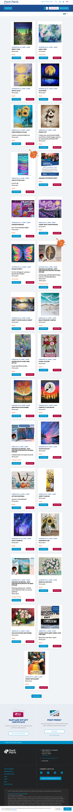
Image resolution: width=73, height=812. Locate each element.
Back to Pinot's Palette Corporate (14, 742)
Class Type (8, 8)
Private (64, 8)
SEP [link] (64, 14)
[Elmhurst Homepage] (11, 2)
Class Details (16, 57)
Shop (5, 779)
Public (54, 8)
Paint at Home (8, 784)
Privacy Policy (18, 793)
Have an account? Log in (54, 735)
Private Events (8, 771)
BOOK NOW (30, 58)
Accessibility (24, 793)
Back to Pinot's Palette (47, 1)
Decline (58, 809)
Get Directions (45, 755)
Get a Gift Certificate (18, 733)
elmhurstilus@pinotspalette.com (50, 758)
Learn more (14, 809)
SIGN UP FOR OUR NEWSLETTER (51, 778)
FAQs (5, 776)
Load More (36, 696)
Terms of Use (11, 793)
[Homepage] (20, 751)
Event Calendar (9, 769)
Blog (5, 781)
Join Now (54, 731)
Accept (67, 809)
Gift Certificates (9, 774)
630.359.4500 (45, 761)
